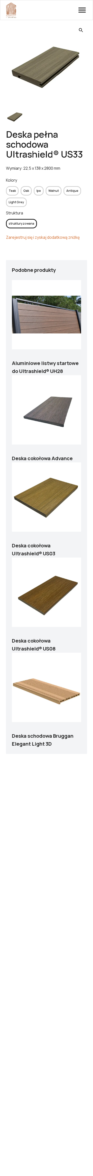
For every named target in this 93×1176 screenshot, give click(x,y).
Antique (72, 191)
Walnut (53, 191)
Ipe (38, 191)
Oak (26, 191)
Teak (12, 191)
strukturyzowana (21, 223)
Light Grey (16, 202)
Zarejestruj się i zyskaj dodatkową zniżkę (43, 237)
